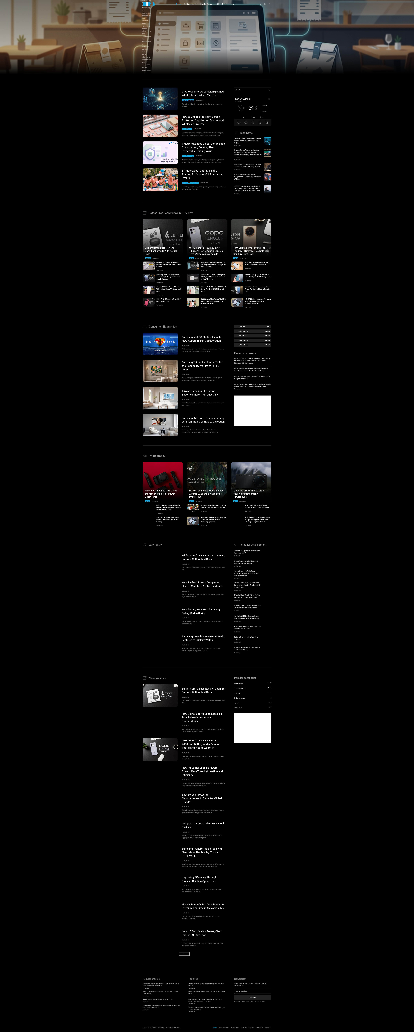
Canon (147, 501)
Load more (183, 954)
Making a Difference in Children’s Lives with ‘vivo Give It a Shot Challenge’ (160, 993)
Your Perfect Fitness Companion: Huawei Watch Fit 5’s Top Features (202, 584)
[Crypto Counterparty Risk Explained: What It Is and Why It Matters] (160, 99)
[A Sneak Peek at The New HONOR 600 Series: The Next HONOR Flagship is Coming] (193, 290)
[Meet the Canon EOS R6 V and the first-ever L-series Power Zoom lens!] (163, 482)
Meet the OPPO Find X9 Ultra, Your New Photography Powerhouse (248, 494)
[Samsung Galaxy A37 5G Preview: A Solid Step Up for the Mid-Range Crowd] (237, 278)
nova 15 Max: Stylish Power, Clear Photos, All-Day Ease (201, 933)
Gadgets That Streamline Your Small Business (203, 825)
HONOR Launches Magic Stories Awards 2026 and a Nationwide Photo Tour (206, 494)
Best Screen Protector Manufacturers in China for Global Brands (247, 627)
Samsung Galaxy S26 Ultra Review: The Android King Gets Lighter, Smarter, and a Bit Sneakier (169, 277)
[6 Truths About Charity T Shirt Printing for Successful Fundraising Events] (160, 179)
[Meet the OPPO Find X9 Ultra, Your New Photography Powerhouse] (251, 482)
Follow (267, 331)
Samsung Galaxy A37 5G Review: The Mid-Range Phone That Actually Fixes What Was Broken (213, 264)
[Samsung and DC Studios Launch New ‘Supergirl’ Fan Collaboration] (160, 344)
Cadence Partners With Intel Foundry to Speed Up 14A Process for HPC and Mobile (247, 140)
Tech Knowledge (188, 100)
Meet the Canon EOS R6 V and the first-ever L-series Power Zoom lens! (161, 494)
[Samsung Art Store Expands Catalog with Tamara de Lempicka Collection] (160, 425)
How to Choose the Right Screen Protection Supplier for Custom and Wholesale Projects (203, 120)
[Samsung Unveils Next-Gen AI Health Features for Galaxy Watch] (160, 643)
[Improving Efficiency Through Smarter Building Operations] (267, 650)
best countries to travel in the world (246, 376)
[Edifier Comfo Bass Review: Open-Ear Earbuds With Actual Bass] (163, 239)
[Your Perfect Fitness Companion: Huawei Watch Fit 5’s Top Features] (160, 589)
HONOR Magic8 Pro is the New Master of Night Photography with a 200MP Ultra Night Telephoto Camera (257, 519)
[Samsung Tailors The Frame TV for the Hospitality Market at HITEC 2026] (160, 371)
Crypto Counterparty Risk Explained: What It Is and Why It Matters (203, 93)
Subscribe (253, 997)
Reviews (148, 258)
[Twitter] (265, 4)
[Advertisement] (252, 411)
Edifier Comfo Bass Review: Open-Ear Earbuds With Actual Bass (161, 251)
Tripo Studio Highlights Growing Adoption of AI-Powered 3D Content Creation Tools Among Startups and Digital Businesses (252, 360)
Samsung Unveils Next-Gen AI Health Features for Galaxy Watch (203, 638)
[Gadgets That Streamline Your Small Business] (267, 639)
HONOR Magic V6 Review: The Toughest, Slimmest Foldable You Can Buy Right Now (251, 251)
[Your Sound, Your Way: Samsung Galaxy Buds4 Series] (160, 616)
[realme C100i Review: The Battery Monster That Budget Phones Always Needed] (149, 266)
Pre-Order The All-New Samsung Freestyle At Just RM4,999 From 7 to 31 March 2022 (161, 1006)
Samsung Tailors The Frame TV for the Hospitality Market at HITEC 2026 (202, 365)
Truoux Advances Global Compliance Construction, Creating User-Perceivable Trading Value (203, 147)
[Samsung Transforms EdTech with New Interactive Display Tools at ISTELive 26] (160, 857)
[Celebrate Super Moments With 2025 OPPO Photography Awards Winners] (193, 508)
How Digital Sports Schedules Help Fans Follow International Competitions (247, 606)
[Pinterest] (269, 4)
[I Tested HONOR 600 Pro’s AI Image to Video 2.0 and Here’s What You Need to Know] (149, 290)
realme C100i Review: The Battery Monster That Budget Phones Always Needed (168, 264)
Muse (236, 358)
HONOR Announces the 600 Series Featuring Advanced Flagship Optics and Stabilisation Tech (168, 507)
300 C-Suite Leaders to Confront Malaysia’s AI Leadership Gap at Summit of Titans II (247, 176)
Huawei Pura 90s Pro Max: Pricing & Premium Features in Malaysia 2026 (203, 906)
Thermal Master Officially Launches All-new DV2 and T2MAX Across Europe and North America (252, 386)
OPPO (191, 258)
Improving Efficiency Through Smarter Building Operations (247, 648)
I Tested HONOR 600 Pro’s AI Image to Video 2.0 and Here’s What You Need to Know (169, 289)
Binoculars (238, 384)
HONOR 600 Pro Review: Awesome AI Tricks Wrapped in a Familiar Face (257, 263)
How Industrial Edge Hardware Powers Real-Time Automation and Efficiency (247, 617)
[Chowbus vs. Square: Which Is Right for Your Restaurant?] (267, 553)
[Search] (269, 90)
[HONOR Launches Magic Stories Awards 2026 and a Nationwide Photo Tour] (207, 482)
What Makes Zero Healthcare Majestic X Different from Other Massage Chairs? (247, 165)
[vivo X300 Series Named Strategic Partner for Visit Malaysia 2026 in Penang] (149, 521)
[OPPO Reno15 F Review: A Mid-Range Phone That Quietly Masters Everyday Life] (237, 290)
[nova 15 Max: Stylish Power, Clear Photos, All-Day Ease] (160, 938)
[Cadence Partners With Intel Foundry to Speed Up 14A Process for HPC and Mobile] (267, 141)
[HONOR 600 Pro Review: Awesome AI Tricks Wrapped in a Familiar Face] (237, 266)
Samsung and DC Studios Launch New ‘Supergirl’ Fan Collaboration (201, 339)
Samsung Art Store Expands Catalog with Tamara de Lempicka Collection (203, 420)
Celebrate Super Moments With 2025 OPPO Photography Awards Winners (213, 506)
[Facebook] (256, 4)
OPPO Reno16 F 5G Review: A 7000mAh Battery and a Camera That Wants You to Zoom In (206, 251)
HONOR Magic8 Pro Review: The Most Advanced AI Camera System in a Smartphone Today (213, 301)
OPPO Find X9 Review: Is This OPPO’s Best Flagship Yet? (168, 300)
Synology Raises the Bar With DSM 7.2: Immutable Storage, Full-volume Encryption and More (161, 985)
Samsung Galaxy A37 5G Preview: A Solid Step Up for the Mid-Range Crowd (258, 276)
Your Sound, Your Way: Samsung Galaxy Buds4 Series (201, 611)
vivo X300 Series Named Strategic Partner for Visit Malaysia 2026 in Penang (167, 519)
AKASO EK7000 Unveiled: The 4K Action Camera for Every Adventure (257, 506)
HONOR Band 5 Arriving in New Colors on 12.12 (157, 1000)
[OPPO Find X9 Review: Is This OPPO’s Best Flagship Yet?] (149, 302)
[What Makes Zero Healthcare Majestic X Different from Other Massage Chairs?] (267, 167)
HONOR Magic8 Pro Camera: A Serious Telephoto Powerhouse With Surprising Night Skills (258, 301)
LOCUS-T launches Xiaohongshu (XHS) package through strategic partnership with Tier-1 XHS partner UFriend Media (247, 188)
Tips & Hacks (187, 129)
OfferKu (236, 369)
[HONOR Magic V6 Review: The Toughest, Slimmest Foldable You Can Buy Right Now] (251, 239)
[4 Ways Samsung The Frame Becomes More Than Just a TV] (160, 398)
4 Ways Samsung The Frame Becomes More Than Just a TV (200, 393)
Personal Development (190, 183)
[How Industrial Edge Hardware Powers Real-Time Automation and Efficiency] (267, 618)
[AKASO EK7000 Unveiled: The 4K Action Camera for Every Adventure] (237, 508)
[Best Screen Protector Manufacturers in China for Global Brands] (267, 629)
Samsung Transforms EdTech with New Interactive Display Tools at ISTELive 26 (202, 852)
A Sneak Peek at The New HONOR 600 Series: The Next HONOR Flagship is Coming (213, 289)
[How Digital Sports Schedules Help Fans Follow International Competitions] (267, 608)
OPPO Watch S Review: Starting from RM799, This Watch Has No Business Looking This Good (213, 277)
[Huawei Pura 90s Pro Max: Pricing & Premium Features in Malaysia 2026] (160, 911)
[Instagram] (260, 4)
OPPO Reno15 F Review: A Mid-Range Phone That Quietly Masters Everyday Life (257, 289)
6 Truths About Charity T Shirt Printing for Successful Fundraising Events (202, 174)
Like (268, 326)
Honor (236, 258)
